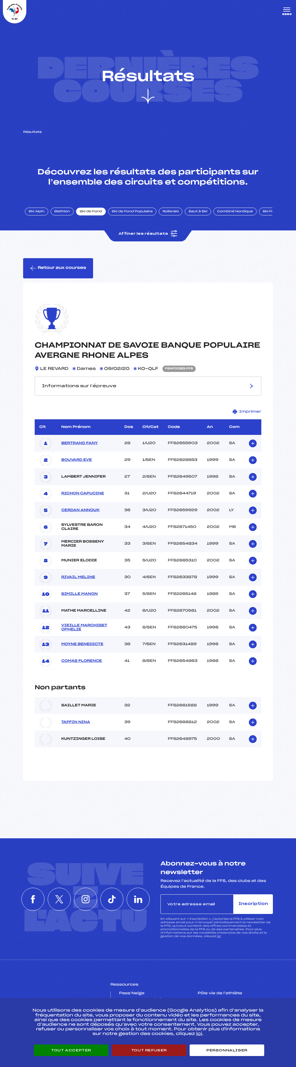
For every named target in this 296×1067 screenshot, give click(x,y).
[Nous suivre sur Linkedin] (138, 899)
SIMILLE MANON (79, 594)
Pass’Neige (132, 993)
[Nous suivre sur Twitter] (59, 899)
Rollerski (170, 211)
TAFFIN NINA (75, 722)
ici (219, 936)
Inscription (253, 904)
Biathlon (62, 211)
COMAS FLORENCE (81, 661)
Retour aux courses (62, 268)
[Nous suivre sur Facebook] (33, 899)
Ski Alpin (37, 211)
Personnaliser (226, 1050)
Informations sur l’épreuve (79, 386)
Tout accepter (71, 1050)
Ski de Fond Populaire (132, 211)
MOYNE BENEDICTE (82, 644)
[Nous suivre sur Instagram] (85, 899)
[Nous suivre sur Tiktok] (111, 899)
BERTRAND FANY (79, 443)
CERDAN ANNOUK (80, 510)
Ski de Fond (91, 211)
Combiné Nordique (235, 211)
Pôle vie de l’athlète (220, 993)
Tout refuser (149, 1050)
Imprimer (250, 411)
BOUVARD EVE (76, 460)
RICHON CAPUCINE (82, 493)
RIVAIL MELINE (78, 577)
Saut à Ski (197, 211)
